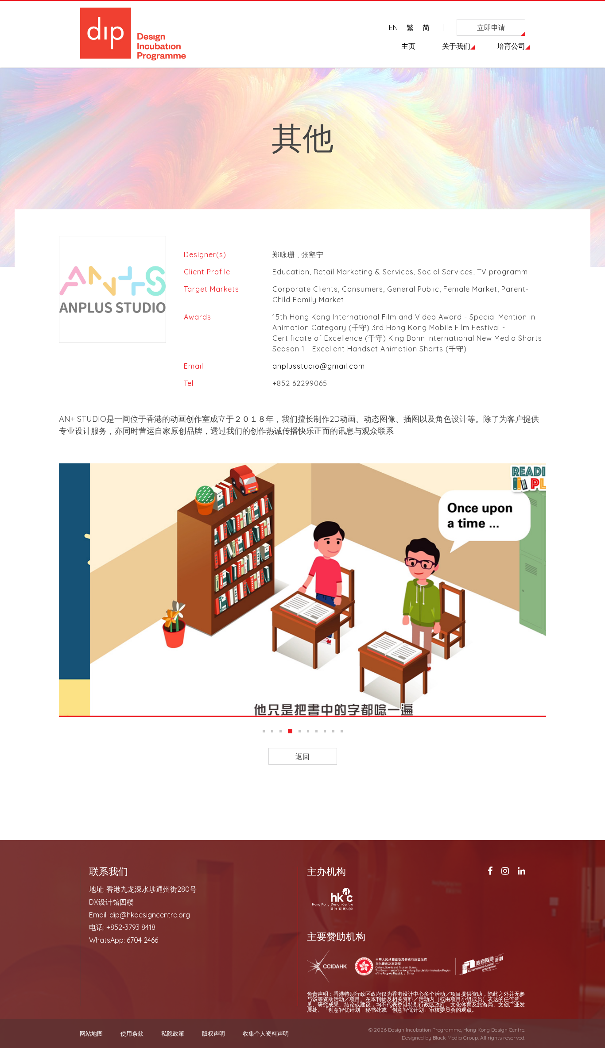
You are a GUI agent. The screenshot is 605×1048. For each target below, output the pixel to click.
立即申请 (491, 27)
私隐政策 (172, 1033)
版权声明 (213, 1033)
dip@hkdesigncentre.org (149, 914)
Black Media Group (455, 1037)
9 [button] (333, 731)
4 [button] (290, 731)
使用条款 (131, 1033)
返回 (302, 756)
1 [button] (264, 731)
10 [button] (342, 731)
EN (393, 27)
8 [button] (325, 731)
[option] (302, 589)
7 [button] (316, 731)
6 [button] (308, 731)
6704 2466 (142, 940)
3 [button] (280, 731)
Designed (413, 1037)
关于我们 (456, 46)
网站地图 (91, 1033)
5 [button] (300, 731)
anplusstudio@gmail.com (318, 366)
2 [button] (272, 731)
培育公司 (511, 46)
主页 (408, 46)
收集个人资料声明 (266, 1033)
